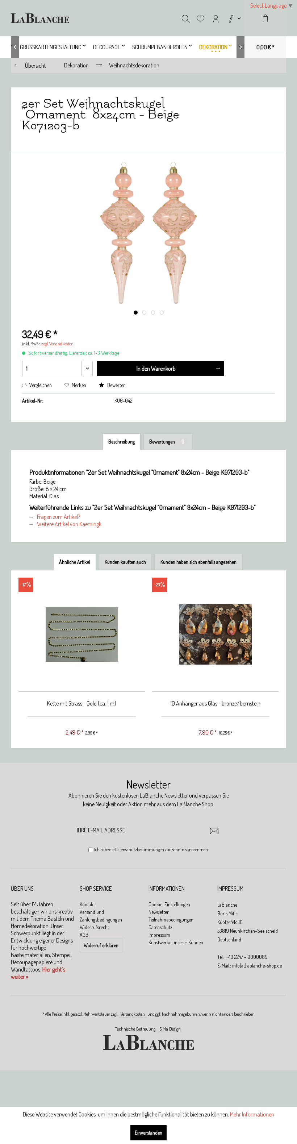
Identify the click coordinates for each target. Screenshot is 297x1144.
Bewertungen (166, 441)
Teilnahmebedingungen (170, 919)
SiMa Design (170, 1029)
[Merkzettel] (200, 18)
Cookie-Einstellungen (169, 904)
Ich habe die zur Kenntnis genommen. (151, 849)
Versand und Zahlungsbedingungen (101, 916)
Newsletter (158, 912)
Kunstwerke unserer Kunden (175, 942)
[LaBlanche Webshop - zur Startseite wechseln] (40, 18)
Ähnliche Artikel (74, 562)
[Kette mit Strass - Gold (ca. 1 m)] (81, 635)
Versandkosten (133, 1014)
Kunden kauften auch (125, 562)
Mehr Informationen (252, 1114)
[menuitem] (233, 18)
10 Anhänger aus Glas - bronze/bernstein (215, 703)
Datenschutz (160, 927)
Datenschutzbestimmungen (139, 849)
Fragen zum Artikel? (58, 516)
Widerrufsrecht (94, 927)
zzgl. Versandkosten (57, 343)
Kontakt (87, 904)
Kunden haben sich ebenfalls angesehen (198, 562)
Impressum (159, 935)
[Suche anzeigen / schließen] (185, 18)
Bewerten (116, 385)
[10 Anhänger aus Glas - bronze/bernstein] (215, 635)
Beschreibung (121, 441)
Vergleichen (40, 385)
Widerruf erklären (101, 945)
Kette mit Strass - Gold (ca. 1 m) (81, 703)
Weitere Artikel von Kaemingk (68, 524)
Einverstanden (148, 1133)
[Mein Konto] (215, 18)
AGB (84, 935)
